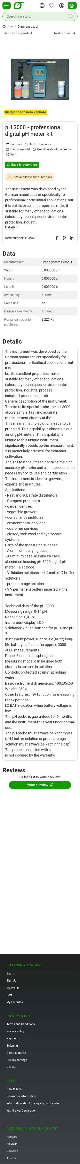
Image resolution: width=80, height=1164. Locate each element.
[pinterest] (64, 238)
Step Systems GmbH (57, 262)
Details (10, 227)
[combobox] (40, 16)
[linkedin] (71, 238)
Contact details (16, 1052)
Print (13, 154)
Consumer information (21, 1096)
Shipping (12, 1045)
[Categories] (6, 5)
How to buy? (14, 1089)
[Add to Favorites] (38, 144)
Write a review (37, 785)
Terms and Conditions (21, 1024)
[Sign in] (62, 5)
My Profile (13, 987)
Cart (9, 995)
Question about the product (55, 149)
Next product (62, 33)
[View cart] (72, 5)
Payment (12, 1038)
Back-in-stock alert (24, 164)
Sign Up (11, 980)
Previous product (20, 33)
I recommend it (20, 149)
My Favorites (15, 1002)
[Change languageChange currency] (42, 5)
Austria (11, 1158)
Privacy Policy (15, 1031)
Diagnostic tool (28, 26)
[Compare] (14, 144)
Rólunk (11, 1067)
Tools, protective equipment (11, 27)
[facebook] (57, 238)
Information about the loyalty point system (34, 1103)
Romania (12, 1151)
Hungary (12, 1136)
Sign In (11, 973)
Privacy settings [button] (17, 1060)
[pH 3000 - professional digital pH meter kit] (40, 79)
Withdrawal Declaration (22, 1110)
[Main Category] (4, 27)
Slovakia (12, 1144)
